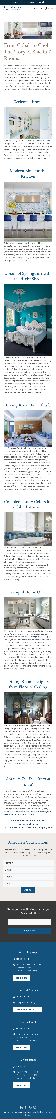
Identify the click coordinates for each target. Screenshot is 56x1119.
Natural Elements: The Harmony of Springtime (30, 827)
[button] (52, 9)
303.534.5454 (22, 959)
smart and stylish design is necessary (31, 636)
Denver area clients (22, 547)
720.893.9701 (22, 1066)
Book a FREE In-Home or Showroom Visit (27, 2)
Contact (37, 8)
